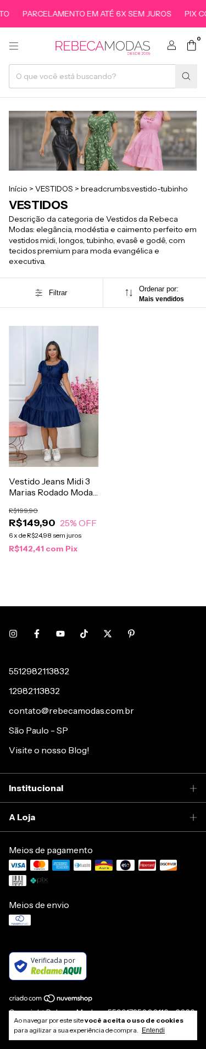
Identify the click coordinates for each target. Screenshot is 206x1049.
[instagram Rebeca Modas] (13, 633)
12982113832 (34, 690)
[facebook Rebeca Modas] (36, 633)
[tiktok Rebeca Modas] (84, 633)
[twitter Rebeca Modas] (107, 633)
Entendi (153, 1030)
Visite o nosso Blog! (49, 750)
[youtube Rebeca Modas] (60, 633)
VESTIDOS (54, 189)
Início (18, 189)
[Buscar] (186, 76)
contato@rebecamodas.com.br (71, 710)
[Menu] (14, 46)
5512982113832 (39, 671)
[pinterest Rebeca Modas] (131, 633)
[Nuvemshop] (51, 1000)
